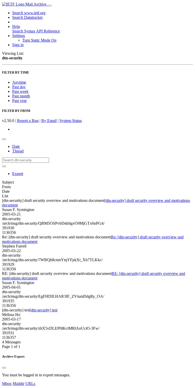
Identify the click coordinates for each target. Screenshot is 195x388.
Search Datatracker (27, 17)
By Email (49, 120)
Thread (18, 151)
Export (17, 173)
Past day (19, 87)
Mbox (7, 383)
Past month (21, 96)
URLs (30, 383)
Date (16, 146)
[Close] (4, 367)
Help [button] (16, 26)
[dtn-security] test (43, 310)
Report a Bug (28, 120)
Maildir (18, 383)
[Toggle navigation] (49, 5)
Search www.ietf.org (28, 13)
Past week (20, 91)
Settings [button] (18, 35)
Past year (19, 100)
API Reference (48, 31)
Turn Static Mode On (39, 40)
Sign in (18, 45)
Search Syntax (23, 31)
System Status (70, 120)
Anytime (19, 82)
